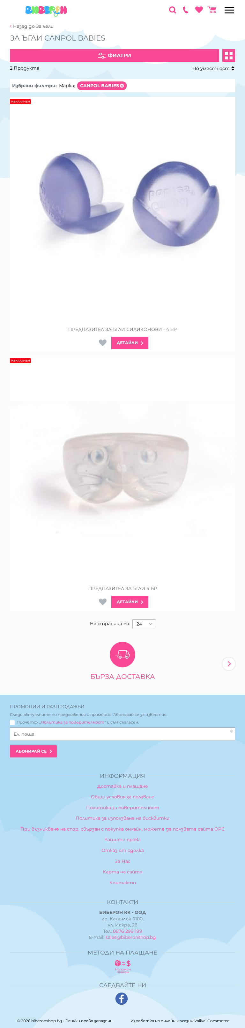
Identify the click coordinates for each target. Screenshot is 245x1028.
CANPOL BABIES (99, 85)
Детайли (127, 342)
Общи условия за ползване (122, 797)
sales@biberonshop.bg (131, 937)
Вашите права (122, 839)
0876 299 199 (127, 931)
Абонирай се (31, 751)
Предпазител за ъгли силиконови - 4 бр (122, 329)
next (228, 663)
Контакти (122, 883)
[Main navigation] (229, 10)
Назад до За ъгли (33, 26)
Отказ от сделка (122, 850)
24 (139, 624)
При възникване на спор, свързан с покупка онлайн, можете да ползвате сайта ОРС (122, 829)
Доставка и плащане (122, 786)
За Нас (122, 861)
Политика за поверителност (72, 722)
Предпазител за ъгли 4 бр (122, 588)
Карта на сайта (122, 872)
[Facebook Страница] (121, 999)
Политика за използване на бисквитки (122, 818)
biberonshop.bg (46, 1020)
